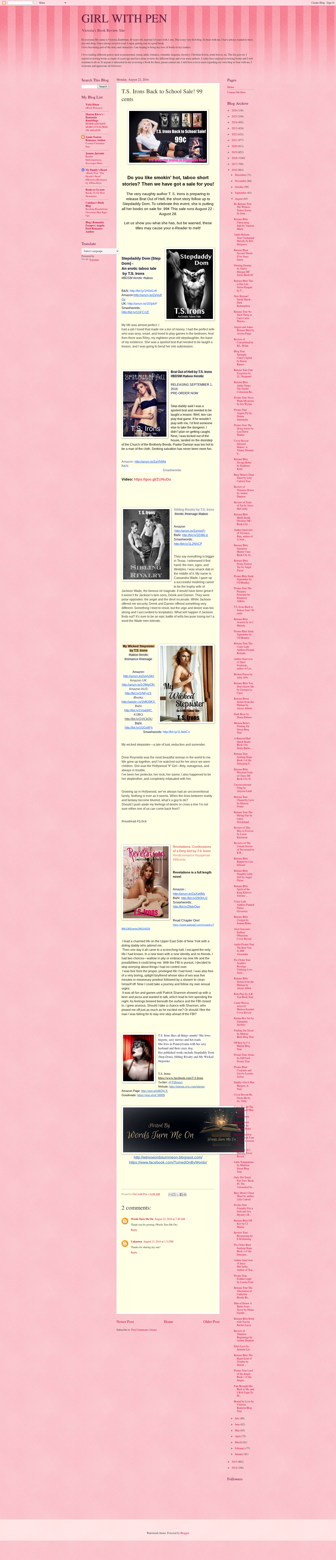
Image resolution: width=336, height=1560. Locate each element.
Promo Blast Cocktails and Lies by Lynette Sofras (243, 1071)
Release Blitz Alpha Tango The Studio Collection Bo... (244, 387)
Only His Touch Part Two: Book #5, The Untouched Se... (244, 1182)
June (237, 1424)
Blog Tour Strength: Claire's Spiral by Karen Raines (243, 357)
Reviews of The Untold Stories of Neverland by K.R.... (244, 847)
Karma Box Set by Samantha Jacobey (244, 1021)
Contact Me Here (236, 92)
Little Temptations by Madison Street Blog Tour (244, 1166)
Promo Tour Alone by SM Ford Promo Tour (244, 1058)
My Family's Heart (96, 170)
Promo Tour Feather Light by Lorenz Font (243, 1279)
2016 (235, 170)
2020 (235, 146)
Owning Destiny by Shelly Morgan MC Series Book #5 (243, 270)
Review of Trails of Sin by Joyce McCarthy (243, 505)
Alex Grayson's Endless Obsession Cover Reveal (242, 934)
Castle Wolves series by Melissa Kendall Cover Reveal (244, 1007)
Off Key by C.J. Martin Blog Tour (242, 1046)
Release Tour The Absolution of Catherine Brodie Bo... (243, 1292)
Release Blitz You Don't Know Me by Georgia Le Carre (244, 688)
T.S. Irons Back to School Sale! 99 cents (244, 610)
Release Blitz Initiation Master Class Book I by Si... (243, 550)
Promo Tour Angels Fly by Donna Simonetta (243, 414)
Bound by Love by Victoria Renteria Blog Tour (244, 1406)
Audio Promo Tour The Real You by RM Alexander (244, 949)
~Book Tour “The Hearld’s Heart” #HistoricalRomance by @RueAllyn (96, 178)
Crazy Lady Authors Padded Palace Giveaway (244, 906)
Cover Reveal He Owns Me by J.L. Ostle (243, 1098)
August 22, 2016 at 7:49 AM (170, 1219)
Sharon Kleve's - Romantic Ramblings (95, 117)
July (237, 1418)
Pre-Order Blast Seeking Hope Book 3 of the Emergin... (243, 1249)
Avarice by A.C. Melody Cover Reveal (243, 1153)
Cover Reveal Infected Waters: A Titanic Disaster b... (244, 447)
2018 (235, 158)
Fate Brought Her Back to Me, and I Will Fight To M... (244, 1391)
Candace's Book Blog (95, 204)
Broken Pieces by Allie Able (243, 675)
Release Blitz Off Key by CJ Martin (243, 1224)
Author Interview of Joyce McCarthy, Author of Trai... (244, 1265)
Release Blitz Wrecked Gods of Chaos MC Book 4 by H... (243, 774)
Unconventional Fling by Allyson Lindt (243, 788)
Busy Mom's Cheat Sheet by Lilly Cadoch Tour (244, 478)
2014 (235, 1467)
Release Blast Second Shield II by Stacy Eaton (243, 255)
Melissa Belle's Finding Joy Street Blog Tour (242, 728)
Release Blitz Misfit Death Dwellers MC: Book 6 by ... (243, 519)
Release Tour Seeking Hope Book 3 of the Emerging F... (243, 758)
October (239, 187)
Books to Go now (95, 190)
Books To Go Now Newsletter (95, 194)
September (241, 193)
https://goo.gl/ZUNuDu (152, 479)
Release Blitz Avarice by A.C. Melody (244, 622)
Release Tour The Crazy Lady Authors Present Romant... (244, 648)
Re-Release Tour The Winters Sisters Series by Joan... (243, 208)
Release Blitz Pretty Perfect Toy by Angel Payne (243, 565)
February (240, 1448)
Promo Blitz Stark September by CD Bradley (244, 579)
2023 (235, 128)
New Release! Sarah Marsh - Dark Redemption (243, 301)
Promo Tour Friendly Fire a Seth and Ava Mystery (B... (243, 1209)
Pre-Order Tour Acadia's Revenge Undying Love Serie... (243, 966)
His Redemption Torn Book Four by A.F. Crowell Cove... (244, 1139)
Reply (134, 1230)
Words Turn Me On (142, 1219)
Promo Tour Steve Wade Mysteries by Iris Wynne (244, 401)
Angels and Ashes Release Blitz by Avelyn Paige (244, 330)
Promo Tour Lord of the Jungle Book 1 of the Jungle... (243, 1375)
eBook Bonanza (94, 107)
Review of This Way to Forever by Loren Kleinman (244, 832)
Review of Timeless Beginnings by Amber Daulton (244, 1335)
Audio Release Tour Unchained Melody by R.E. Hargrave (244, 239)
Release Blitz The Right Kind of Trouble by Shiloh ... (243, 1360)
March (238, 1442)
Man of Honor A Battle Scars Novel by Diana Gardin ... (244, 1308)
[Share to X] (177, 1194)
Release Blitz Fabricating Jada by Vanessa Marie (244, 224)
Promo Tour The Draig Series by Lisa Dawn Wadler (244, 430)
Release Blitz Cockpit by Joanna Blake (242, 920)
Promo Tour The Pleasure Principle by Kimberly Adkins (243, 594)
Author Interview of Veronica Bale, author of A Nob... (243, 534)
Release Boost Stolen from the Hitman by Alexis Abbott (244, 703)
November (241, 181)
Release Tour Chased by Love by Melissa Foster (244, 801)
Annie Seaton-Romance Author (96, 138)
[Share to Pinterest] (185, 1194)
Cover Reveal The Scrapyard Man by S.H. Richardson (243, 1111)
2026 (235, 110)
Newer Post (125, 1321)
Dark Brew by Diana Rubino (243, 715)
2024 (235, 122)
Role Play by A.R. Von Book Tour (243, 995)
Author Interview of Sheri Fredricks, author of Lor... (243, 663)
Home (168, 1321)
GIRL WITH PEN (124, 18)
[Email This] (170, 1194)
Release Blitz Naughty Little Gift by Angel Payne (243, 875)
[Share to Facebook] (181, 1194)
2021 (235, 140)
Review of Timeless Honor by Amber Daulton (244, 491)
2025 (235, 116)
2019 (235, 152)
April (238, 1436)
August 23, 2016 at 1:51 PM (158, 1241)
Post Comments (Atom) (144, 1329)
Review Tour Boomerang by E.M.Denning (243, 1236)
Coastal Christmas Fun (95, 144)
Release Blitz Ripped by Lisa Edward (243, 862)
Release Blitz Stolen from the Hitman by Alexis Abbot (244, 983)
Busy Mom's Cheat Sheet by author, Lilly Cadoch (244, 1196)
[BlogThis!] (174, 1194)
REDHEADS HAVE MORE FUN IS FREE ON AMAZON (97, 127)
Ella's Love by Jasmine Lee (242, 1347)
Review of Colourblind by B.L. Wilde (243, 342)
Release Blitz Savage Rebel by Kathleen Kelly (242, 464)
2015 (235, 1461)
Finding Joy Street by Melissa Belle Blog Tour (244, 1034)
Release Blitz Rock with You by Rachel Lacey (244, 1322)
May (237, 1430)
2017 (235, 164)
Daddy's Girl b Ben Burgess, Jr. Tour (244, 1085)
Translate (94, 260)
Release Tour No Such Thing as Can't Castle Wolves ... (243, 316)
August (239, 199)
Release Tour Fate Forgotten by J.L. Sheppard (243, 373)
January (239, 1454)
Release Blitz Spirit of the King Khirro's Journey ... (243, 891)
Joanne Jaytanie (95, 153)
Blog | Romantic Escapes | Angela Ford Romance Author (95, 227)
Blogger (184, 1533)
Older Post (211, 1321)
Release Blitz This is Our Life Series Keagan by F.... (243, 285)
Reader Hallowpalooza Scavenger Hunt (94, 160)
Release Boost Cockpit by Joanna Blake (242, 1125)
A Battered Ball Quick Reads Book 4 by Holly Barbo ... (243, 743)
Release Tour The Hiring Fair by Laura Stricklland (243, 817)
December (241, 175)
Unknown (136, 1241)
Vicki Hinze (92, 104)
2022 (235, 134)
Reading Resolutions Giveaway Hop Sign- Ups (97, 212)
